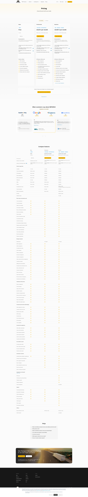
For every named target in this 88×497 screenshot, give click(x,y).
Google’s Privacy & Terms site (46, 490)
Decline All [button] (60, 494)
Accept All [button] (55, 494)
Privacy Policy (38, 490)
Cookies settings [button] (51, 494)
